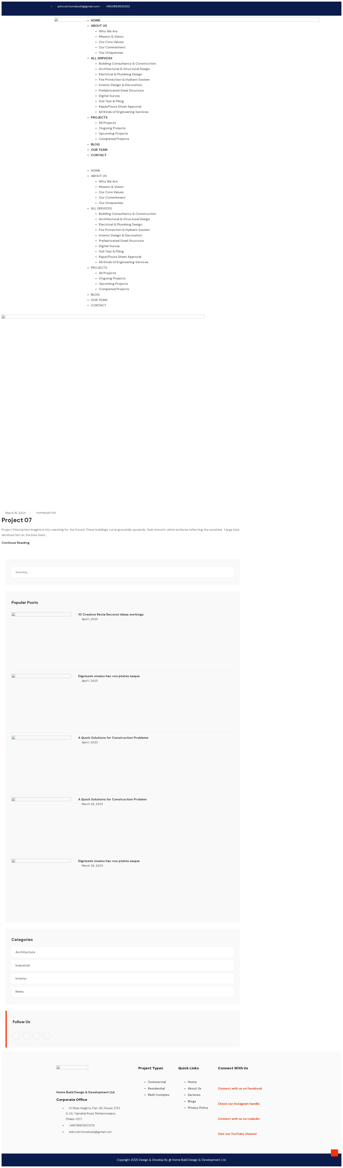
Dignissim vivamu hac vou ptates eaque (109, 676)
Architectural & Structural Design (124, 69)
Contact (99, 155)
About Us (99, 26)
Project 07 (17, 520)
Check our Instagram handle (239, 1104)
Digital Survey (109, 96)
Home (95, 20)
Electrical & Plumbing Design (120, 74)
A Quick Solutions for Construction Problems (113, 738)
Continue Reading (16, 543)
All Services (101, 58)
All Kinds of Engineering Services (123, 112)
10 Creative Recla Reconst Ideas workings (111, 614)
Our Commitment (112, 47)
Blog (95, 144)
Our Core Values (111, 42)
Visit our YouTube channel (237, 1134)
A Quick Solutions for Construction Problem (112, 799)
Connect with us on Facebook (240, 1089)
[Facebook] (268, 8)
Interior (21, 978)
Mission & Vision (111, 36)
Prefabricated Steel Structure (121, 90)
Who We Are (108, 31)
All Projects (107, 123)
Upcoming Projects (113, 133)
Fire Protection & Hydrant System (124, 79)
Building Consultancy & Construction (127, 63)
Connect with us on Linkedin (239, 1119)
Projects (99, 117)
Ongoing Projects (112, 128)
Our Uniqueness (111, 53)
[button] (183, 165)
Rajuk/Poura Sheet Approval (120, 106)
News (19, 991)
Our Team (99, 150)
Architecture (25, 952)
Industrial (22, 965)
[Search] (230, 568)
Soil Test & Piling (111, 101)
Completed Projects (114, 139)
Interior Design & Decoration (120, 85)
